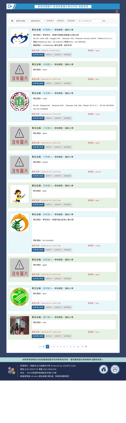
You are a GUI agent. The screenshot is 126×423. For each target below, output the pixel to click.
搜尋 (103, 21)
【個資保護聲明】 (62, 376)
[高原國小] (19, 277)
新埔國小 (47, 29)
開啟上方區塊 (116, 12)
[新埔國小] (19, 47)
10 (78, 347)
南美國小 (47, 214)
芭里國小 (47, 185)
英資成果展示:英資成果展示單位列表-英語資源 (63, 6)
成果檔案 (71, 21)
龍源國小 (47, 288)
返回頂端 (115, 369)
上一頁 (42, 347)
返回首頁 (103, 369)
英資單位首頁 (38, 55)
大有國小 (47, 128)
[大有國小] (19, 145)
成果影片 (50, 21)
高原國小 (47, 259)
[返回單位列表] (12, 21)
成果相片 (61, 21)
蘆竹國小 (47, 317)
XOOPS (66, 366)
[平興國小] (19, 174)
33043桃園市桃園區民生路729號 (41, 373)
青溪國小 (47, 93)
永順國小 (47, 64)
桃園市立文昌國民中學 (40, 366)
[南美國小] (19, 232)
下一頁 (84, 347)
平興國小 (47, 157)
